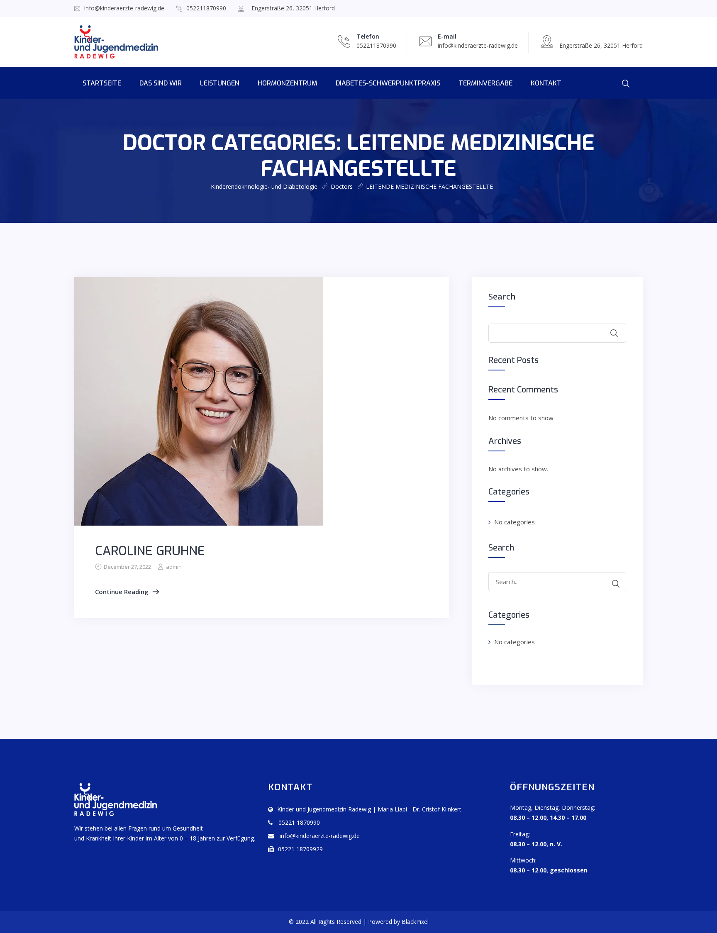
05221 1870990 (298, 822)
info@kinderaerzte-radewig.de (124, 8)
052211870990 (206, 8)
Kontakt (546, 83)
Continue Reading (122, 591)
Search (502, 296)
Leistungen (219, 83)
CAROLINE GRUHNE (150, 551)
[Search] (615, 583)
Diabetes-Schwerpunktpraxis (388, 83)
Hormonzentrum (287, 83)
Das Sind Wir (160, 83)
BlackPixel (415, 922)
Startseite (102, 83)
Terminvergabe (485, 83)
